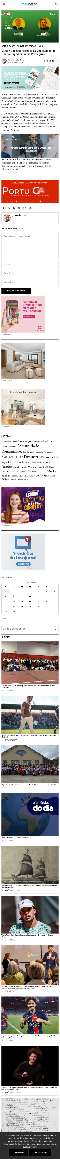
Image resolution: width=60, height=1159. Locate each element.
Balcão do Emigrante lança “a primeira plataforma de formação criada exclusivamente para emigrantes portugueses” (27, 987)
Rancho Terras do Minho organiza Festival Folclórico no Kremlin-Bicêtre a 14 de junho (28, 686)
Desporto (32, 457)
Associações (25, 441)
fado (40, 463)
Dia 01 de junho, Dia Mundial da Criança (16, 838)
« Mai (3, 618)
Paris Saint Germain (23, 476)
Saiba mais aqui (40, 1153)
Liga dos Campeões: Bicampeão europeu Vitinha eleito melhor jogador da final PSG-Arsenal (28, 1037)
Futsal (15, 467)
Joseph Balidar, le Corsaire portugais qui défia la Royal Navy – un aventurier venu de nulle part (29, 886)
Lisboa (51, 467)
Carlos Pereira (11, 740)
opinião (5, 475)
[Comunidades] (30, 145)
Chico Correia (10, 788)
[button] (56, 629)
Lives (40, 46)
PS (46, 476)
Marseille (37, 472)
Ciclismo (5, 447)
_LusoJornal (18, 60)
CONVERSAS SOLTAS (26, 46)
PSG (53, 476)
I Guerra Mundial (27, 467)
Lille (46, 467)
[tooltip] (3, 208)
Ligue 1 (41, 467)
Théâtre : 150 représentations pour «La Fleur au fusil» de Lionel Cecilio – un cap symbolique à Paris (29, 1088)
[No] (56, 1145)
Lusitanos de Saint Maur (18, 472)
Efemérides (49, 457)
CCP (50, 442)
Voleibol (26, 480)
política (40, 475)
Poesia (33, 476)
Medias (44, 472)
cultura (16, 457)
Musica (52, 471)
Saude (13, 480)
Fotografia (48, 462)
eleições (4, 463)
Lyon (31, 471)
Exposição (33, 463)
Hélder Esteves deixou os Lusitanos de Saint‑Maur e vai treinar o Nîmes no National (28, 736)
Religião (5, 479)
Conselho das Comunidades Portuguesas (38, 452)
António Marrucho (13, 890)
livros (4, 471)
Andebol (13, 442)
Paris (13, 476)
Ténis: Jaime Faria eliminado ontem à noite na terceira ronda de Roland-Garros (27, 936)
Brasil (45, 442)
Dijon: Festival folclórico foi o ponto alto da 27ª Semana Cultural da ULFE (28, 785)
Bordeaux (38, 442)
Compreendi (18, 1153)
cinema (12, 447)
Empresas (14, 462)
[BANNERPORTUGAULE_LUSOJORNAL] (30, 191)
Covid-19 (5, 457)
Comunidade (28, 446)
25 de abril (5, 442)
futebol (7, 467)
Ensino (25, 462)
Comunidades (8, 46)
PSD (49, 476)
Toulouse (19, 480)
